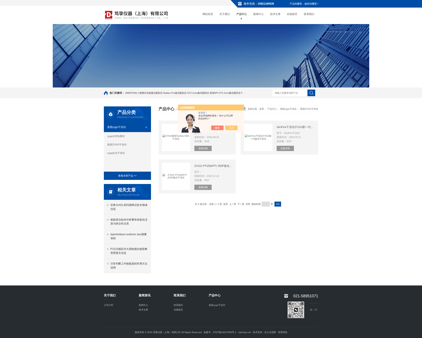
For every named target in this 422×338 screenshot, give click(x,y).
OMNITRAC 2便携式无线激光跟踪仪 (144, 93)
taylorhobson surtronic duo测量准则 (128, 236)
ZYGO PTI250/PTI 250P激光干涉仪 (213, 166)
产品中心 (241, 14)
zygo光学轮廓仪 (116, 136)
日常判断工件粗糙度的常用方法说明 (128, 265)
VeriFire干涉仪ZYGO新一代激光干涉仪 (296, 127)
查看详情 (203, 148)
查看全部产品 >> (127, 175)
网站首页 (208, 14)
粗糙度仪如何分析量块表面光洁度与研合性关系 (128, 221)
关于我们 (224, 14)
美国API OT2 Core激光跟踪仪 (225, 93)
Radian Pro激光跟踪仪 (174, 93)
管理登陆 (282, 332)
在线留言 (292, 14)
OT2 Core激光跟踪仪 (198, 93)
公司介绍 (108, 305)
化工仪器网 (270, 332)
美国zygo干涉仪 (116, 127)
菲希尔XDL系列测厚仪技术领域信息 (128, 207)
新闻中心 (258, 14)
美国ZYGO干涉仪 (117, 144)
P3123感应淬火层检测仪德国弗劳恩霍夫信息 (128, 251)
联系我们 (309, 14)
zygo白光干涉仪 (116, 153)
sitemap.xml (244, 332)
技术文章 (275, 14)
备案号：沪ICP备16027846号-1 (220, 332)
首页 (261, 109)
